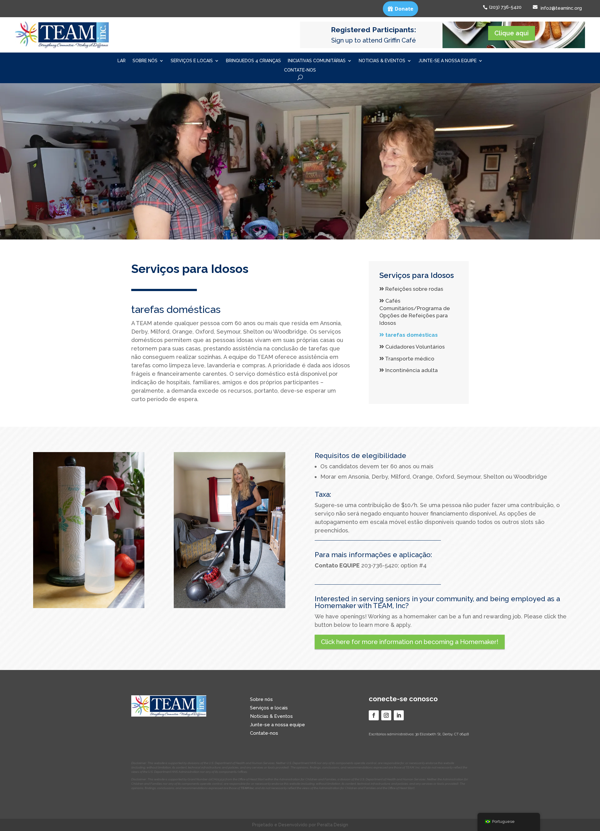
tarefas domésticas (411, 335)
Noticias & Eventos (382, 60)
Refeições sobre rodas (413, 289)
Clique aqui (511, 33)
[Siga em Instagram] (386, 715)
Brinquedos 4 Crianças (253, 60)
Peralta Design (332, 824)
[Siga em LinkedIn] (399, 715)
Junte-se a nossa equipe (447, 60)
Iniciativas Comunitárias (317, 60)
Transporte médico (409, 358)
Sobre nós (145, 60)
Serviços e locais (192, 60)
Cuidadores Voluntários (414, 347)
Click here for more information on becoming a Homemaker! (409, 642)
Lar (122, 60)
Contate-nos (300, 70)
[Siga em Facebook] (374, 715)
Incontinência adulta (411, 370)
